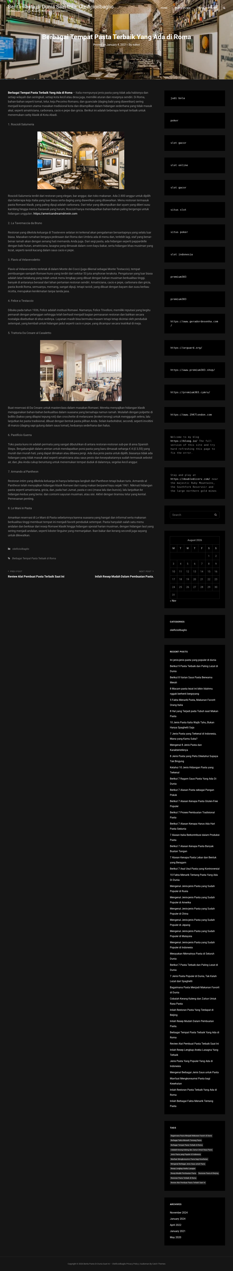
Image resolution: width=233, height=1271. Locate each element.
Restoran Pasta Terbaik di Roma (183, 1178)
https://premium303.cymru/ (190, 392)
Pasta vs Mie (183, 8)
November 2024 (179, 1212)
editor (136, 44)
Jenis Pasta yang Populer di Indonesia (186, 1154)
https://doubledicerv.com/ (190, 479)
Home (164, 8)
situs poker (179, 232)
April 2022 (175, 1224)
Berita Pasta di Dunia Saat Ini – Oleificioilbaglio (60, 7)
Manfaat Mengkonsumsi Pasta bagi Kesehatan (189, 1159)
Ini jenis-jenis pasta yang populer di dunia (193, 659)
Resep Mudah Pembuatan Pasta (183, 1173)
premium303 (178, 276)
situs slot (178, 209)
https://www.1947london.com (191, 414)
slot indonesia (182, 254)
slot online (179, 165)
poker (174, 120)
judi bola (178, 98)
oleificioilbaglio (20, 548)
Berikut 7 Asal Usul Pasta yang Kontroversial (195, 868)
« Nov (173, 600)
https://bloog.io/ (184, 440)
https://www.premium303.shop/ (193, 369)
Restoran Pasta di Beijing (208, 1173)
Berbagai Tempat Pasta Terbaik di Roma (34, 558)
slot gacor (178, 142)
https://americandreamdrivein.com (55, 213)
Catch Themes (158, 1264)
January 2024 (177, 1218)
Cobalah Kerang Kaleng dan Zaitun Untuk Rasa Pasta (191, 1150)
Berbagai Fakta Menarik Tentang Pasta (186, 1140)
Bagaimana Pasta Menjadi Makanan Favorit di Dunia (191, 1136)
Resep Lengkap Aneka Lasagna (183, 1169)
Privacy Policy (207, 8)
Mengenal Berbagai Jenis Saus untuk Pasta (194, 1072)
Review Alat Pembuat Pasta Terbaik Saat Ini (194, 1043)
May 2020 (175, 1237)
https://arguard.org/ (186, 347)
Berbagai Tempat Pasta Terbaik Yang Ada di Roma (40, 92)
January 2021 (177, 1231)
